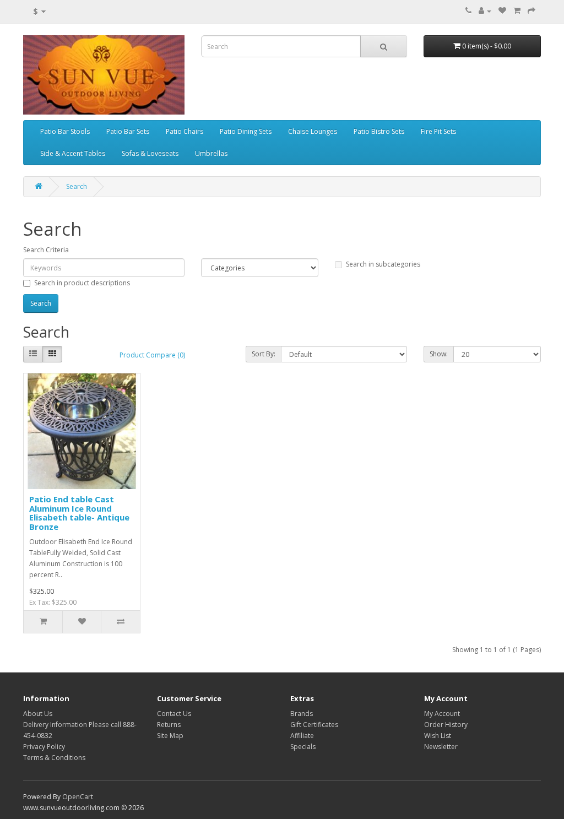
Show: (439, 354)
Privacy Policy (44, 746)
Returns (169, 724)
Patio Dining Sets (246, 131)
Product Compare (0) (152, 355)
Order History (446, 724)
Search (76, 186)
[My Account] (485, 10)
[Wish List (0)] (502, 10)
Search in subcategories (383, 264)
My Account (442, 713)
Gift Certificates (314, 724)
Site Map (170, 735)
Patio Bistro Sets (379, 131)
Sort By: (263, 354)
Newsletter (441, 746)
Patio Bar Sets (127, 131)
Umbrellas (211, 153)
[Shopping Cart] (516, 10)
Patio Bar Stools (65, 131)
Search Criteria (46, 249)
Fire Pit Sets (438, 131)
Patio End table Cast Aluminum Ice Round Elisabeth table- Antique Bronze (79, 512)
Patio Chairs (184, 131)
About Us (37, 713)
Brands (301, 713)
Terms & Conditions (54, 757)
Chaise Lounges (312, 131)
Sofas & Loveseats (150, 153)
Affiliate (302, 735)
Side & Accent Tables (72, 153)
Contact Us (174, 713)
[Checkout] (531, 10)
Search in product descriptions (82, 283)
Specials (303, 746)
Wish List (437, 735)
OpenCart (77, 796)
